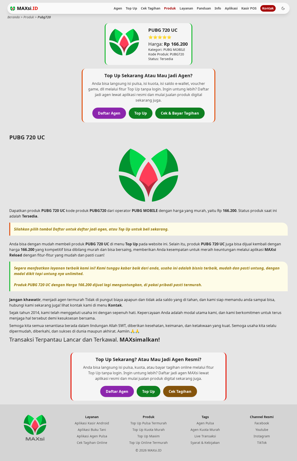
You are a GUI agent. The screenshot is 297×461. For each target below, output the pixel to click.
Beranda (13, 17)
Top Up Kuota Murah (148, 429)
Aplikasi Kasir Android (92, 423)
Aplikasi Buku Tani (92, 429)
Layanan (186, 8)
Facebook (262, 423)
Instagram (262, 436)
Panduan (204, 8)
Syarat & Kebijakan (205, 442)
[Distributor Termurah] (12, 8)
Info (218, 8)
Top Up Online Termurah (148, 442)
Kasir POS (249, 8)
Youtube (261, 429)
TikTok (262, 442)
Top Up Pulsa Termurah (148, 423)
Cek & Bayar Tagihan (180, 113)
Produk (170, 8)
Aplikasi (231, 8)
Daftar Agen (109, 113)
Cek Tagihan (150, 8)
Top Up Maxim (148, 436)
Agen (118, 8)
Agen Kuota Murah (205, 429)
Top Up (131, 8)
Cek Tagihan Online (92, 442)
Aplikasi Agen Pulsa (92, 436)
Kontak (268, 8)
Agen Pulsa (205, 423)
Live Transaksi (205, 436)
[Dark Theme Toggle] (283, 8)
